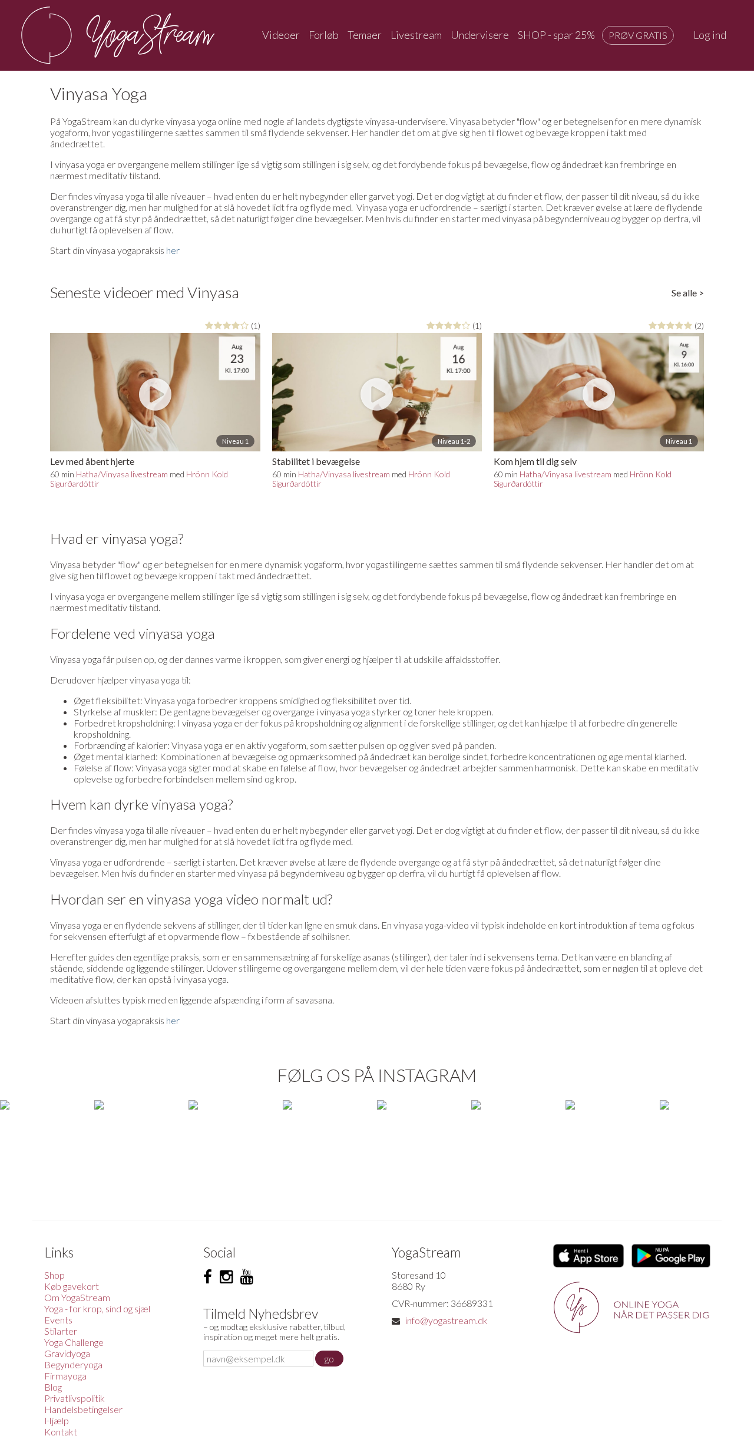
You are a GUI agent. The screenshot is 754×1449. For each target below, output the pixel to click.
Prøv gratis (638, 35)
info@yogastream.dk (446, 1320)
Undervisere (480, 34)
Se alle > (688, 292)
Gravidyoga (67, 1353)
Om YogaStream (77, 1297)
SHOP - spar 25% (556, 34)
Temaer (365, 34)
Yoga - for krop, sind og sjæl (97, 1308)
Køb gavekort (71, 1286)
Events (58, 1319)
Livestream (416, 34)
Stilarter (60, 1330)
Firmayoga (65, 1375)
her (173, 250)
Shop (54, 1274)
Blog (53, 1386)
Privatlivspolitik (74, 1398)
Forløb (324, 34)
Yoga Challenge (74, 1342)
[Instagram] (226, 1277)
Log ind (709, 34)
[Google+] (246, 1277)
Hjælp (56, 1420)
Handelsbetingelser (83, 1409)
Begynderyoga (73, 1364)
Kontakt (60, 1431)
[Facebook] (207, 1277)
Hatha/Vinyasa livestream (122, 474)
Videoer (281, 34)
